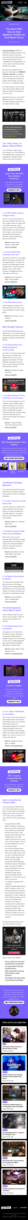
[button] (14, 198)
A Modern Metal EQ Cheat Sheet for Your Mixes (13, 1189)
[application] (14, 198)
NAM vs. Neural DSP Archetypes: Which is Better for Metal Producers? (14, 973)
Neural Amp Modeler (8, 50)
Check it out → (12, 136)
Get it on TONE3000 (11, 282)
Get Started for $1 (14, 458)
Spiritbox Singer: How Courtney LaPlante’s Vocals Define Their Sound (12, 1076)
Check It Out (14, 190)
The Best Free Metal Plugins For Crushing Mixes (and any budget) (12, 1105)
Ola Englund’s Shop (17, 653)
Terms (19, 1216)
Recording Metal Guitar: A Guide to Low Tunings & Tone (13, 1133)
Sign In (20, 2)
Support (23, 1216)
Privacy (15, 1216)
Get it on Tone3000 (11, 247)
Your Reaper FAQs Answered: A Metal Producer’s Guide (12, 1047)
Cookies (10, 1216)
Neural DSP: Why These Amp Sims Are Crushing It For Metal (13, 1161)
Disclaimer (5, 1216)
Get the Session (14, 952)
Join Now (23, 1207)
